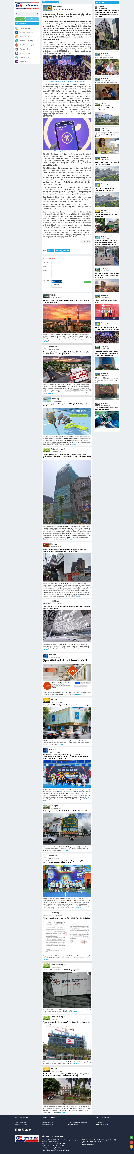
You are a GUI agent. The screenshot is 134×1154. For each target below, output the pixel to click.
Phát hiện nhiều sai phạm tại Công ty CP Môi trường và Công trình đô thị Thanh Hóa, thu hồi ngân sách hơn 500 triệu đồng (66, 1075)
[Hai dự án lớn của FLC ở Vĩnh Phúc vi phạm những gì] (107, 118)
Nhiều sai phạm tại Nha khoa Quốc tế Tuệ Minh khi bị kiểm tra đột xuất (66, 811)
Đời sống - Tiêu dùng (26, 41)
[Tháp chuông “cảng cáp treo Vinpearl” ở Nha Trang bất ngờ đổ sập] (107, 173)
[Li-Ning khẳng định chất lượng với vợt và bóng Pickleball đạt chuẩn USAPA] (67, 421)
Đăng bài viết (21, 19)
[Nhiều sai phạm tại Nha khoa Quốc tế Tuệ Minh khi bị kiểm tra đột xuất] (67, 829)
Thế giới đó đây (25, 57)
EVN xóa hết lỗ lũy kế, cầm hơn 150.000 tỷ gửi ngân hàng (61, 970)
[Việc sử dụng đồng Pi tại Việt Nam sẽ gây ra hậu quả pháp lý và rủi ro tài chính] (107, 337)
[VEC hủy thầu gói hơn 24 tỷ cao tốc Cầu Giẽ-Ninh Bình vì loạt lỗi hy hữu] (67, 937)
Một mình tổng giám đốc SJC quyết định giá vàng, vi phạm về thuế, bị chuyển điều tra (107, 135)
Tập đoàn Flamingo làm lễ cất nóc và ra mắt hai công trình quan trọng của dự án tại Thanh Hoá (107, 275)
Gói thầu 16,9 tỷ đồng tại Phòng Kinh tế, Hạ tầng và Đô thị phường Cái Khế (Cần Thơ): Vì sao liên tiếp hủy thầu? (66, 353)
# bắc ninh (66, 250)
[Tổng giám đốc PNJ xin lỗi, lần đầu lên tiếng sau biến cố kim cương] (67, 722)
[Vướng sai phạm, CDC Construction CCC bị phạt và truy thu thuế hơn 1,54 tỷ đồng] (67, 1042)
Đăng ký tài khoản (33, 19)
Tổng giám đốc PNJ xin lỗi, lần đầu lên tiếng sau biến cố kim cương (65, 705)
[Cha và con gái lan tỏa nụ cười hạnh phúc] (107, 311)
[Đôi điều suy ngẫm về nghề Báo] (107, 67)
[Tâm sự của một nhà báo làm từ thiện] (107, 92)
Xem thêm (45, 341)
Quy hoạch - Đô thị (25, 36)
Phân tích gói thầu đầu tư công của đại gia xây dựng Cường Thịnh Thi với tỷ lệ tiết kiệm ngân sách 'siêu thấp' (106, 353)
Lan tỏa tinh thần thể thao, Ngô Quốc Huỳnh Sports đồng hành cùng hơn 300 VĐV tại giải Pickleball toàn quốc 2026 (67, 862)
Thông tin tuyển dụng (21, 1124)
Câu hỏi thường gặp (47, 1122)
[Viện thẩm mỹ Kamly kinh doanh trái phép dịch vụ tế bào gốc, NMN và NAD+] (67, 677)
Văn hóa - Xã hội (25, 49)
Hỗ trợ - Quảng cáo (20, 1122)
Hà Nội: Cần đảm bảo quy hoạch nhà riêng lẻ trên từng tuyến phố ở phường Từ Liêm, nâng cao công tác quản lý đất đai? (65, 550)
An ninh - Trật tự (25, 53)
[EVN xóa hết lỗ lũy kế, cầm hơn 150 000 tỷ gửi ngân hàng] (67, 990)
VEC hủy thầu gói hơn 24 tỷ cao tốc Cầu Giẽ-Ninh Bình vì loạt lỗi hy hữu (66, 918)
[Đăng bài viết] (131, 1137)
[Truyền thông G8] (27, 5)
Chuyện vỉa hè (24, 61)
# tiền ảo (58, 250)
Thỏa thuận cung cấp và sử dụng (77, 1122)
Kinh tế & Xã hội (99, 1122)
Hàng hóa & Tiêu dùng (101, 1124)
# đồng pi (50, 250)
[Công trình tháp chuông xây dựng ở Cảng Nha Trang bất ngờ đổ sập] (107, 199)
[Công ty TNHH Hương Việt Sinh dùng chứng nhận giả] (107, 225)
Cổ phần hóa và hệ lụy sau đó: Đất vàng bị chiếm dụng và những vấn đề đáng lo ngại (106, 380)
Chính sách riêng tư (47, 1124)
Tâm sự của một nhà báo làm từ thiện (106, 83)
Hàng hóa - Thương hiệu (27, 45)
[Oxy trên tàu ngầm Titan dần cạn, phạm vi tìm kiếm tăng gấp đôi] (107, 419)
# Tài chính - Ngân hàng (50, 2)
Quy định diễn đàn (73, 1124)
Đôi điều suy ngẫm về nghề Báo (104, 57)
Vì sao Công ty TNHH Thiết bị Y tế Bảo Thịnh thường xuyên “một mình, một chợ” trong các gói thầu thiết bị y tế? (106, 242)
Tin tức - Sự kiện (25, 28)
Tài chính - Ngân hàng (26, 32)
